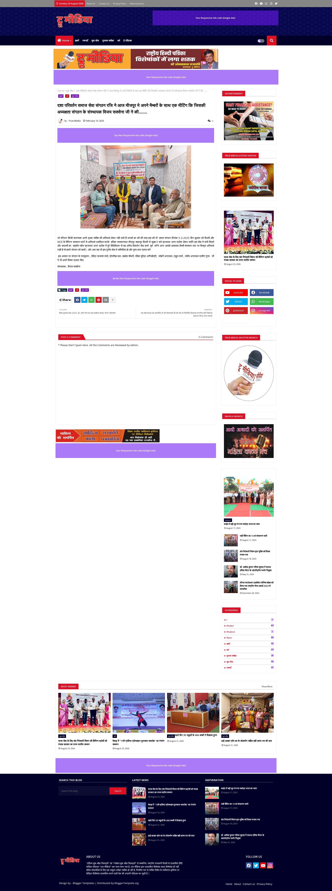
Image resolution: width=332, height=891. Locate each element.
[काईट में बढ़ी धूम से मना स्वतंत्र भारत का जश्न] (249, 494)
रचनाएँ (85, 40)
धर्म (118, 40)
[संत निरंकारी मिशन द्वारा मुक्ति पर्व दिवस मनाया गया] (231, 556)
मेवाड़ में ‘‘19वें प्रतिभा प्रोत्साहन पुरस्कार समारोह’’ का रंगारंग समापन (138, 742)
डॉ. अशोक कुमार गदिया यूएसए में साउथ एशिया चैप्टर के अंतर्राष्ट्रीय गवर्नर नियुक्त (255, 568)
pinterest (238, 310)
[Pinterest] (98, 300)
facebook (264, 292)
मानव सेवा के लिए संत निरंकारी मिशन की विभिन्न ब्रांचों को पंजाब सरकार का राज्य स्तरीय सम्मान (248, 259)
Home (65, 40)
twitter (238, 301)
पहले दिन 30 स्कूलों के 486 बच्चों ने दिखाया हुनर (196, 735)
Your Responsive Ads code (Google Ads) (215, 17)
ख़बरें (77, 40)
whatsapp (264, 301)
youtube (238, 292)
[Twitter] (84, 300)
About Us (91, 3)
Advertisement (137, 3)
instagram (264, 310)
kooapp (236, 319)
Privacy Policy (120, 3)
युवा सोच (95, 40)
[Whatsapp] (91, 300)
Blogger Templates (83, 883)
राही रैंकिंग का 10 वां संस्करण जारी (253, 535)
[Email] (106, 300)
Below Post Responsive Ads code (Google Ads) (136, 278)
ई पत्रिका (127, 40)
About (237, 884)
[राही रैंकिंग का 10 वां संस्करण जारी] (231, 540)
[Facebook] (77, 300)
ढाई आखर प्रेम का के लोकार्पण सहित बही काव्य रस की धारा (246, 740)
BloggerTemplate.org (126, 883)
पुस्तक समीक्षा (108, 40)
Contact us (104, 3)
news (250, 637)
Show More (267, 686)
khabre (250, 625)
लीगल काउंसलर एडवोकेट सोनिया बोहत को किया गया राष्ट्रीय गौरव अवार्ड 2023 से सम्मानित (257, 585)
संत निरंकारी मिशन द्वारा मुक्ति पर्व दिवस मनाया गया (255, 553)
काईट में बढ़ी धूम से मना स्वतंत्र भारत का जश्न (242, 524)
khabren (250, 631)
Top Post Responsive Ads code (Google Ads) (136, 135)
